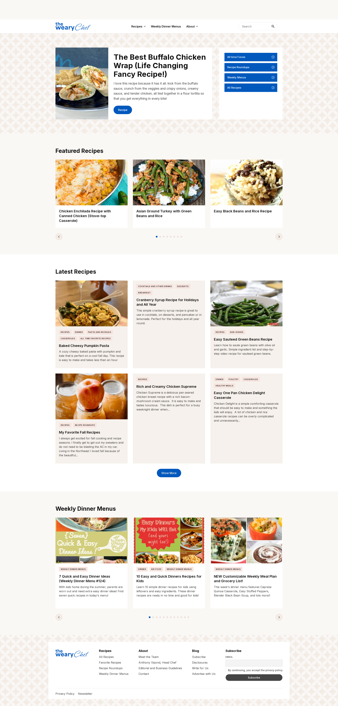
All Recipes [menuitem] (106, 656)
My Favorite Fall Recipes (79, 432)
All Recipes (234, 87)
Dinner (79, 332)
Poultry (233, 379)
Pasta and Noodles (99, 332)
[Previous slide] (58, 236)
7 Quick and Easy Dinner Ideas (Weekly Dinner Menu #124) (84, 578)
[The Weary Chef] (73, 26)
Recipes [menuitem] (136, 26)
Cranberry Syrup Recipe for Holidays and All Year (167, 302)
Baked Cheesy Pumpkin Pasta (84, 346)
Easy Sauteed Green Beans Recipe (243, 339)
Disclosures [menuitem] (200, 662)
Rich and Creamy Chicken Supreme (166, 386)
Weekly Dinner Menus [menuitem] (166, 26)
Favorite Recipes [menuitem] (110, 662)
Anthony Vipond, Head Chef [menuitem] (157, 662)
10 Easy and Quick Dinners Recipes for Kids (169, 578)
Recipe (122, 110)
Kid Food (156, 569)
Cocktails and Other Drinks (155, 286)
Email (229, 657)
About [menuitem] (190, 26)
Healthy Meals (224, 385)
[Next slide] (279, 236)
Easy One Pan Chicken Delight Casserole (239, 395)
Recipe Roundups (238, 67)
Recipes (65, 332)
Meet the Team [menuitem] (149, 656)
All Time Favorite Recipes (95, 338)
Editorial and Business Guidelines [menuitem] (160, 668)
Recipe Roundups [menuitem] (111, 668)
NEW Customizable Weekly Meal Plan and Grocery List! (245, 578)
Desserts (183, 286)
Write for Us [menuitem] (200, 668)
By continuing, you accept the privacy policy (255, 670)
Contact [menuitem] (144, 673)
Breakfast (144, 292)
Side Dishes (236, 332)
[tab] (157, 237)
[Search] (273, 26)
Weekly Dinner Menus (73, 569)
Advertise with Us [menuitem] (203, 673)
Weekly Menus (236, 77)
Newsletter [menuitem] (85, 693)
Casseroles (68, 338)
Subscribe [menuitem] (199, 656)
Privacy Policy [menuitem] (64, 693)
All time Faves (236, 57)
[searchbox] (258, 26)
